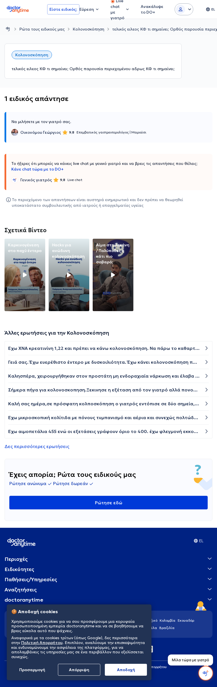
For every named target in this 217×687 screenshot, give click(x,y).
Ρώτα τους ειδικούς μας (42, 29)
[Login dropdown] (184, 9)
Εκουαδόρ (186, 620)
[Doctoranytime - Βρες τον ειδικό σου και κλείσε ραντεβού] (8, 29)
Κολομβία (167, 620)
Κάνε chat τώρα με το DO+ (37, 169)
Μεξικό (151, 620)
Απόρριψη (79, 669)
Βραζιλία (167, 628)
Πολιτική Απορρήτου (41, 642)
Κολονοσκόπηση (88, 29)
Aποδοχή (126, 669)
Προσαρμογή (32, 669)
